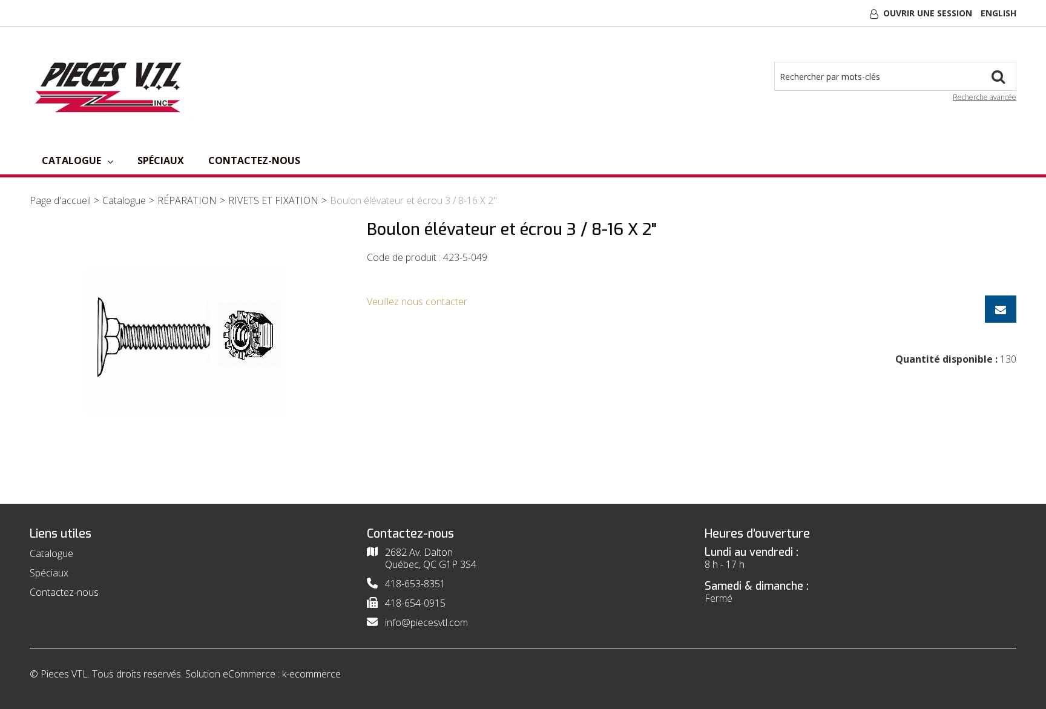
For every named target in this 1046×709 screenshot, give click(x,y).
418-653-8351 (415, 583)
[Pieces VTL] (112, 85)
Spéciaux (160, 160)
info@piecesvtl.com (426, 622)
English (998, 13)
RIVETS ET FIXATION (273, 200)
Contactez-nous (254, 160)
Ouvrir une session (927, 13)
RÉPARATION (187, 200)
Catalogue (71, 160)
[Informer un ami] (1000, 309)
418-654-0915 (415, 603)
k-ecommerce (311, 674)
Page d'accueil (60, 200)
